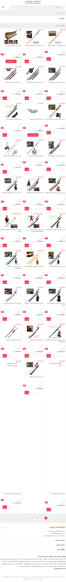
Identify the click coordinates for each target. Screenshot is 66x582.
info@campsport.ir (57, 533)
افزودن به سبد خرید (48, 59)
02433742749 (58, 531)
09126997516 (51, 531)
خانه (63, 13)
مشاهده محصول (11, 61)
